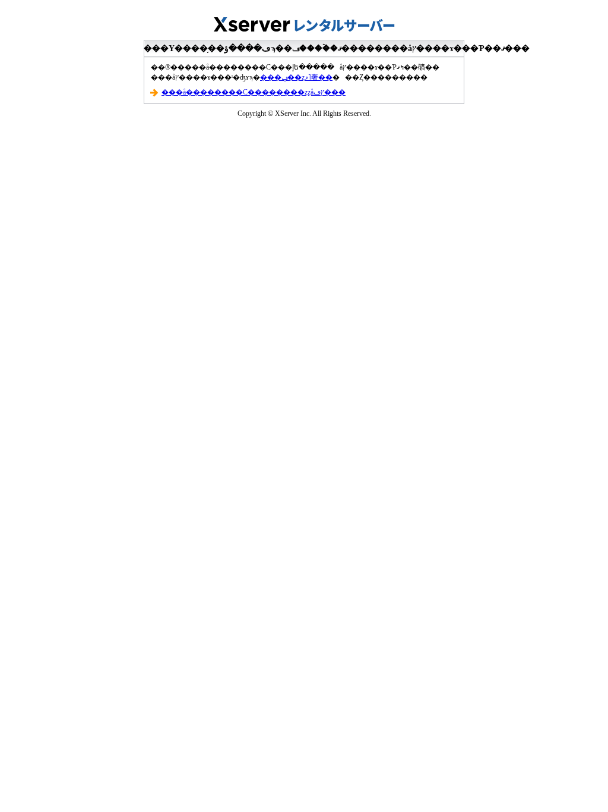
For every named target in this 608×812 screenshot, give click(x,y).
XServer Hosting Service (304, 21)
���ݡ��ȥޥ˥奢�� (296, 77)
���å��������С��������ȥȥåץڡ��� (254, 92)
